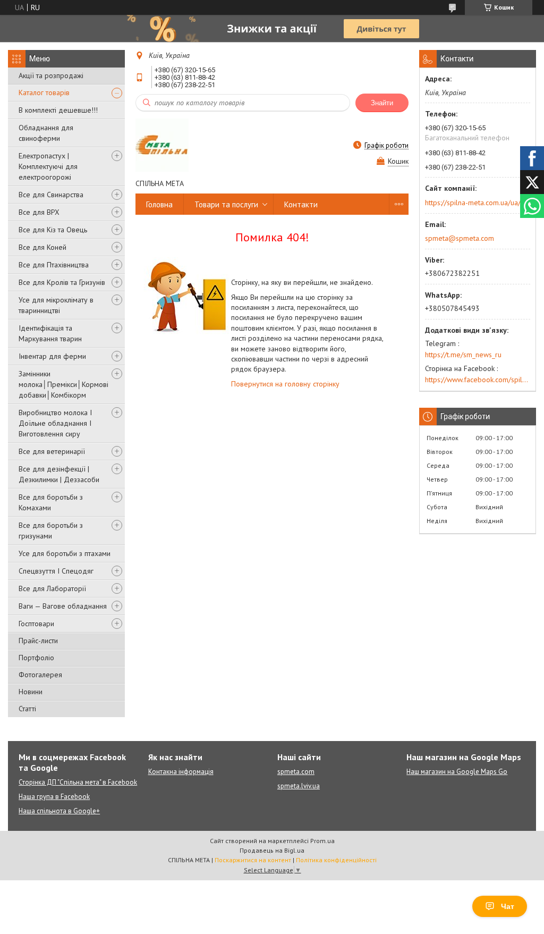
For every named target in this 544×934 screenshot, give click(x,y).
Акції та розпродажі (51, 75)
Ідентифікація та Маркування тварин (50, 333)
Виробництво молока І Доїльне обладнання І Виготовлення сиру (55, 423)
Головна (159, 204)
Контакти (301, 204)
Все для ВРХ (39, 212)
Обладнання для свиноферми (46, 133)
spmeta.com (295, 771)
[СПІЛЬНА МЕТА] (162, 145)
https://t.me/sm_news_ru (463, 354)
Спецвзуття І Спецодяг (56, 571)
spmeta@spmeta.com (459, 238)
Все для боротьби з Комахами (51, 502)
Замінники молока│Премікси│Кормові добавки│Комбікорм (63, 384)
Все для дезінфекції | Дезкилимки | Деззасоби (59, 474)
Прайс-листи (38, 640)
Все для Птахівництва (54, 265)
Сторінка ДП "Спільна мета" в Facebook (78, 782)
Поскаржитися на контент (253, 860)
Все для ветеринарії (52, 451)
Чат (507, 906)
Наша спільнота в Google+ (59, 810)
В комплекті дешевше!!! (58, 110)
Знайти (382, 103)
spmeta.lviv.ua (298, 785)
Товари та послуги (226, 204)
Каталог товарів (44, 92)
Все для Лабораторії (52, 588)
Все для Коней (42, 247)
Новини (30, 691)
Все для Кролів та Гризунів (62, 282)
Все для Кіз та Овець (53, 229)
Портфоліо (36, 657)
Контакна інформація (181, 771)
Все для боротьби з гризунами (51, 530)
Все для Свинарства (51, 194)
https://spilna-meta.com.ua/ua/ (473, 202)
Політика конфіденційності (336, 860)
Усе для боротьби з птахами (64, 553)
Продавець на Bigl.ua (272, 850)
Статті (27, 708)
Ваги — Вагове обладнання (63, 606)
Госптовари (36, 623)
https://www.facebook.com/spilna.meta (477, 379)
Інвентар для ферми (52, 356)
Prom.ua (322, 841)
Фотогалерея (40, 674)
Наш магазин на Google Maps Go (456, 771)
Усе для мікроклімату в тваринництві (56, 305)
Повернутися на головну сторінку (285, 384)
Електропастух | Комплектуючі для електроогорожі (48, 166)
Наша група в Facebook (54, 796)
